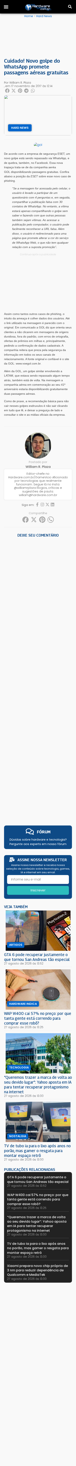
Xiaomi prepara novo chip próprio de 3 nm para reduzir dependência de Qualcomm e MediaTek (37, 1270)
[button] (6, 6)
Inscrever (38, 890)
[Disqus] (38, 594)
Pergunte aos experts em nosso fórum (38, 844)
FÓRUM (43, 832)
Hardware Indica (23, 1003)
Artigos (15, 944)
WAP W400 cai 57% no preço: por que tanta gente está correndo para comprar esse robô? (37, 1018)
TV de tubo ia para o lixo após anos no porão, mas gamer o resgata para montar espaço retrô (37, 1150)
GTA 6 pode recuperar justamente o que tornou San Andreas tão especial (37, 957)
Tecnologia (19, 1067)
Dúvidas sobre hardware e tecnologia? (38, 840)
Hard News (44, 16)
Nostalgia (17, 1136)
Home (28, 16)
